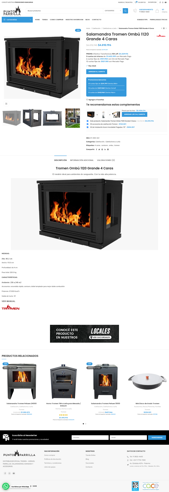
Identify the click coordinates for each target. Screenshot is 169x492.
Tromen (21, 409)
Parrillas (158, 406)
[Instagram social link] (162, 2)
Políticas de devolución (52, 459)
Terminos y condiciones (52, 463)
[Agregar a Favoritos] (40, 370)
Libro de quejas (49, 467)
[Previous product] (161, 28)
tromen (117, 145)
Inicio (88, 28)
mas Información (51, 451)
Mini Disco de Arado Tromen (147, 403)
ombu (111, 145)
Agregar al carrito (97, 71)
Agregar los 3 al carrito (134, 114)
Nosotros (90, 451)
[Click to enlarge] (6, 104)
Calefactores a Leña (110, 28)
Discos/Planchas (149, 406)
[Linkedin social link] (105, 149)
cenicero (104, 145)
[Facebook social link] (160, 2)
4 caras (97, 145)
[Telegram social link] (107, 149)
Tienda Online (90, 455)
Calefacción (96, 28)
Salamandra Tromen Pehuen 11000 (105, 403)
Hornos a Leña (67, 409)
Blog (87, 459)
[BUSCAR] (125, 10)
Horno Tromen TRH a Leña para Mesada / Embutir (63, 404)
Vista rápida (40, 365)
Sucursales (90, 463)
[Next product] (166, 28)
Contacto (89, 467)
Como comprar (49, 455)
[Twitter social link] (99, 149)
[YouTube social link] (165, 2)
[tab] (60, 159)
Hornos (58, 409)
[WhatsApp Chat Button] (5, 486)
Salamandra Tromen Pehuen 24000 (22, 403)
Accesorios (138, 406)
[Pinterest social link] (102, 149)
